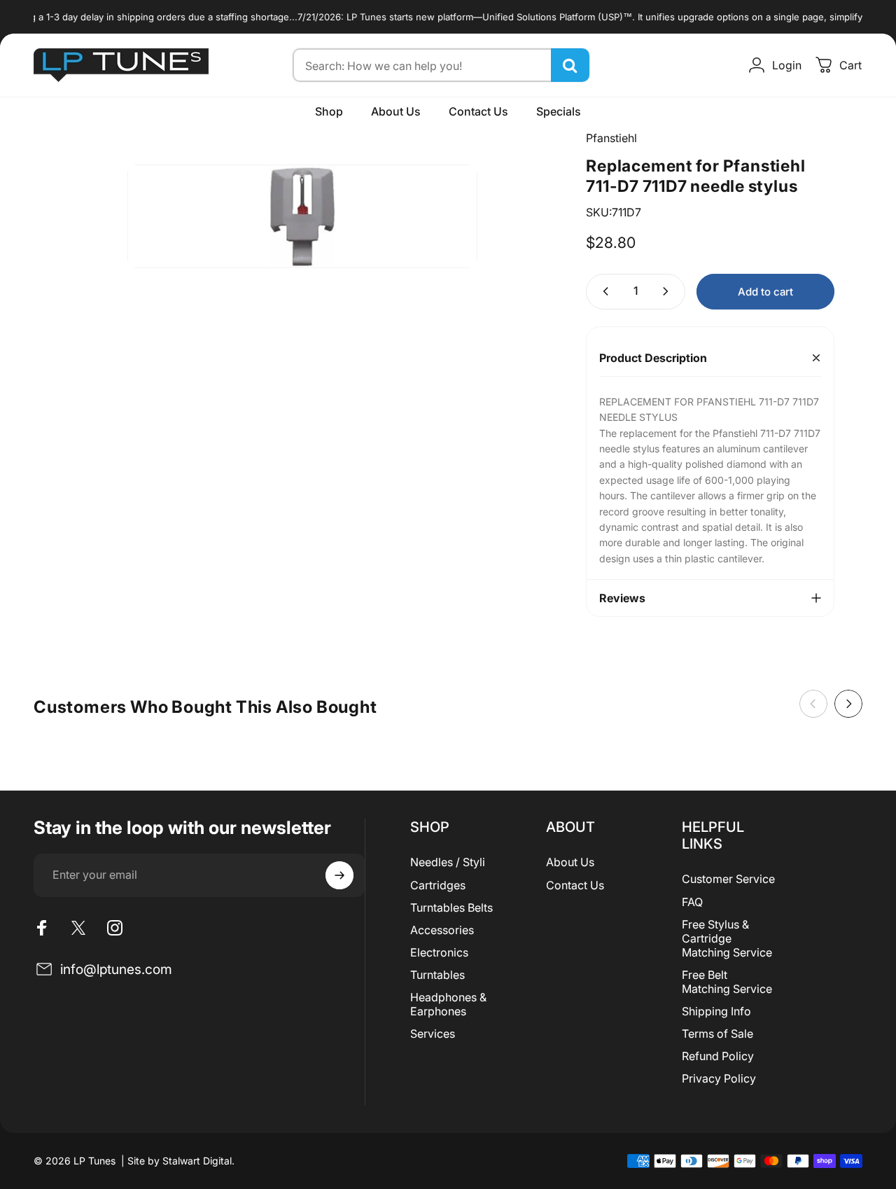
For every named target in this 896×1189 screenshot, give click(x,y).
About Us (570, 862)
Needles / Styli (447, 862)
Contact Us (575, 885)
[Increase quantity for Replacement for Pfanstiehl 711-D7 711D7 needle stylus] (668, 291)
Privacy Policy (719, 1078)
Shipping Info (716, 1011)
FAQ (692, 902)
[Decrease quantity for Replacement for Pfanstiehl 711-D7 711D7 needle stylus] (603, 291)
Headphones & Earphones (448, 1004)
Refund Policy (718, 1056)
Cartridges (437, 885)
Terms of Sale (717, 1034)
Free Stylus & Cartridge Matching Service (727, 938)
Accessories (442, 930)
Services (432, 1034)
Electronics (439, 952)
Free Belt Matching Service (727, 982)
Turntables (437, 975)
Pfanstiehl (611, 138)
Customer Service (728, 879)
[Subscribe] (340, 875)
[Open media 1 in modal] (302, 216)
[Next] (848, 704)
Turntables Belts (451, 908)
